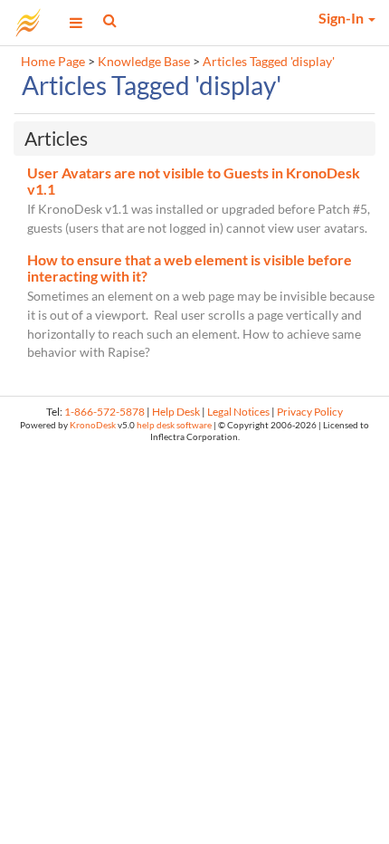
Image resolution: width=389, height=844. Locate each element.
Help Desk (176, 411)
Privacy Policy (310, 411)
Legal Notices (238, 411)
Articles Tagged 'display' (269, 61)
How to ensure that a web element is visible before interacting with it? (189, 267)
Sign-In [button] (342, 17)
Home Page (53, 61)
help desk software (174, 425)
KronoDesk (93, 425)
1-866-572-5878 (104, 411)
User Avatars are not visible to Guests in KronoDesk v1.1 (193, 180)
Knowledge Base (144, 61)
